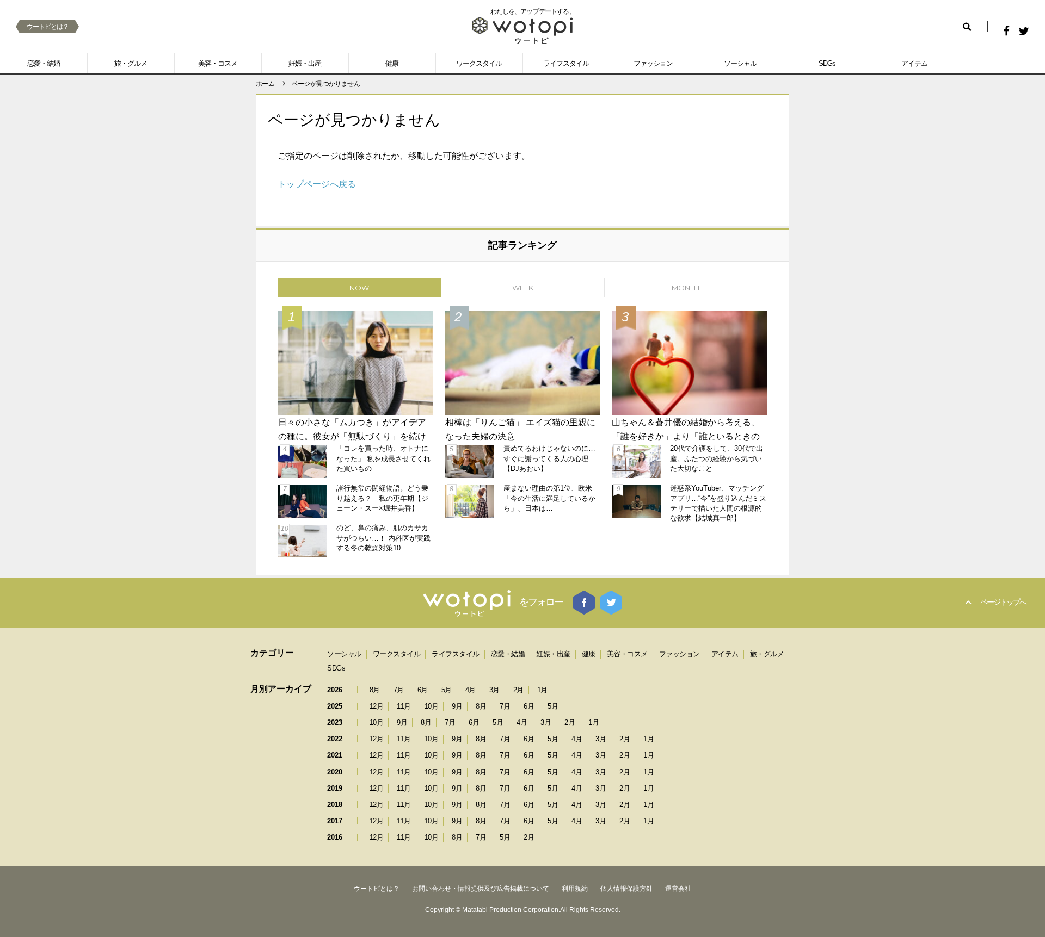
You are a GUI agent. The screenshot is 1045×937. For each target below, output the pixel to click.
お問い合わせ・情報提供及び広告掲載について (480, 888)
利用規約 (575, 888)
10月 (432, 706)
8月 (375, 690)
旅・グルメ (130, 63)
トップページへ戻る (317, 184)
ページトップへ (1003, 602)
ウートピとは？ (48, 26)
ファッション (653, 63)
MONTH (685, 287)
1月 (542, 690)
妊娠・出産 (304, 63)
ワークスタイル (479, 63)
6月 (422, 690)
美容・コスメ (217, 63)
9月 (457, 706)
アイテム (914, 63)
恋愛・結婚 (43, 63)
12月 (377, 706)
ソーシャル (740, 63)
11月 (404, 706)
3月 (494, 690)
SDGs (827, 63)
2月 (518, 690)
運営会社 (678, 888)
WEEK (522, 287)
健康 (391, 63)
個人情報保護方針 (626, 888)
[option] (522, 432)
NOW (359, 287)
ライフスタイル (566, 63)
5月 (446, 690)
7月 (399, 690)
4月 (470, 690)
